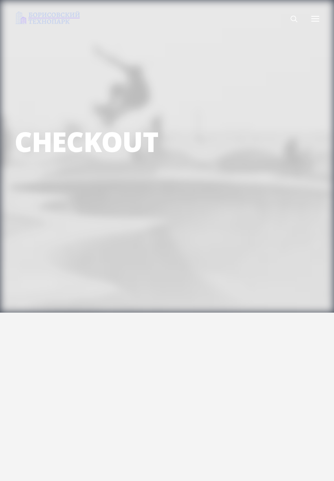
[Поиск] (290, 18)
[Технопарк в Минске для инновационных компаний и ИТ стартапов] (47, 17)
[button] (315, 18)
